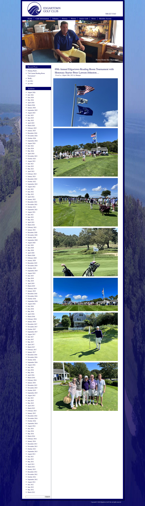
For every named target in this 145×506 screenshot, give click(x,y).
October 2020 (32, 238)
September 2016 (32, 362)
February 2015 (32, 411)
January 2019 (32, 291)
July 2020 (31, 245)
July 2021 (31, 215)
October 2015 (32, 390)
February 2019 (32, 288)
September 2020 (32, 240)
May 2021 (31, 220)
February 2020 (32, 258)
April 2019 (31, 283)
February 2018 (32, 319)
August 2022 (31, 187)
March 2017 (31, 347)
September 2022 (32, 184)
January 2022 (32, 199)
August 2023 (31, 161)
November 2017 (32, 327)
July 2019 (31, 276)
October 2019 (32, 268)
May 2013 (31, 462)
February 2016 (32, 380)
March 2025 (31, 125)
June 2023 (31, 166)
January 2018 (32, 322)
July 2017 (31, 337)
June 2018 (31, 309)
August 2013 (31, 454)
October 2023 (32, 159)
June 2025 (31, 118)
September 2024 (32, 141)
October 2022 (32, 181)
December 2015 (32, 385)
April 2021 (31, 222)
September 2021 (32, 209)
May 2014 (31, 434)
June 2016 (31, 370)
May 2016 (31, 372)
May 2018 (31, 311)
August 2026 (31, 92)
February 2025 (32, 128)
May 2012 (31, 490)
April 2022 (31, 197)
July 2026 (31, 95)
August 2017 (31, 334)
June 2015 (31, 400)
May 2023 (31, 169)
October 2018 (32, 299)
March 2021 (31, 225)
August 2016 (31, 365)
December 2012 (32, 472)
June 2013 (31, 459)
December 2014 (32, 416)
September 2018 (32, 301)
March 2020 (31, 255)
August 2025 (31, 113)
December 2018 (32, 294)
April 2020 (31, 253)
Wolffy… (30, 78)
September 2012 (32, 479)
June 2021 (31, 217)
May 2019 (31, 281)
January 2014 (32, 441)
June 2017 (31, 339)
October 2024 (32, 138)
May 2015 (31, 403)
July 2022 (31, 189)
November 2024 (32, 136)
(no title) (30, 81)
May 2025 (31, 120)
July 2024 (31, 146)
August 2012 (31, 482)
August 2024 (31, 143)
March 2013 (31, 467)
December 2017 (32, 324)
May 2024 (31, 151)
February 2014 (32, 439)
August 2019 (31, 273)
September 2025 (32, 110)
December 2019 (32, 263)
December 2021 (32, 202)
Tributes (55, 19)
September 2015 (32, 393)
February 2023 (32, 174)
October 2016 (32, 360)
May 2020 (31, 250)
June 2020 (31, 248)
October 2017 (32, 329)
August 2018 (31, 304)
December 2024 (32, 133)
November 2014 (32, 418)
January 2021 (32, 230)
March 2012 (31, 492)
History (65, 19)
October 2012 (32, 477)
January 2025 (32, 131)
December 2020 (32, 232)
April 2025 (31, 123)
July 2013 (31, 456)
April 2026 (31, 103)
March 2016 (31, 378)
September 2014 (32, 423)
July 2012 (31, 485)
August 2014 (31, 426)
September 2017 (32, 332)
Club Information (42, 19)
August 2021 (31, 212)
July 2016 (31, 367)
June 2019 (31, 278)
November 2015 (32, 388)
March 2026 (31, 105)
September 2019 (32, 271)
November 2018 (32, 296)
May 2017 (31, 342)
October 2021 (32, 207)
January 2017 (32, 352)
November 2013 (32, 446)
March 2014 (31, 436)
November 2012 (32, 474)
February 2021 (32, 227)
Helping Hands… (33, 71)
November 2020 (32, 235)
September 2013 (32, 451)
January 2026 (32, 108)
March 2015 (31, 408)
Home (30, 19)
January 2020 (32, 260)
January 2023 (32, 176)
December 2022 (32, 179)
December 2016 (32, 355)
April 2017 (31, 344)
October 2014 (32, 421)
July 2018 (31, 306)
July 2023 (31, 164)
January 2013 (32, 469)
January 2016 (32, 383)
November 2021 (32, 204)
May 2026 (31, 100)
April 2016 (31, 375)
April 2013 (31, 464)
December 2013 (32, 444)
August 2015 (31, 395)
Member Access (105, 19)
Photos (73, 19)
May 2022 (31, 194)
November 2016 (32, 357)
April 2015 (31, 406)
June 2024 (31, 148)
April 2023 (31, 171)
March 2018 (31, 316)
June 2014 (31, 431)
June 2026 (31, 97)
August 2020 (31, 243)
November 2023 (32, 156)
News (93, 19)
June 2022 (31, 192)
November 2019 (32, 266)
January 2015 (32, 413)
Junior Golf (83, 19)
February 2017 (32, 350)
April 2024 (31, 153)
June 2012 (31, 487)
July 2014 (31, 428)
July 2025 (31, 115)
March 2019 (31, 286)
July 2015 (31, 398)
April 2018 (31, 314)
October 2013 (32, 449)
